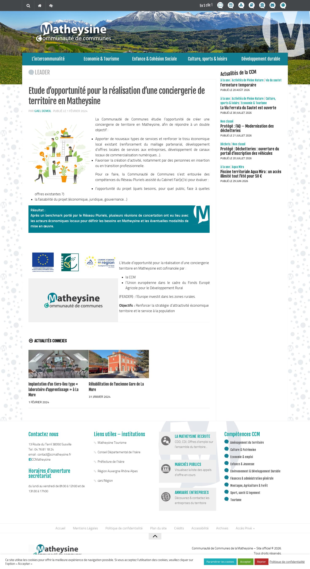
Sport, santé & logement (245, 493)
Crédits (179, 528)
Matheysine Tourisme (112, 443)
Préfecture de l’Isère (111, 462)
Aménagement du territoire (247, 442)
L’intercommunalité (48, 59)
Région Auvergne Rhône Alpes (118, 471)
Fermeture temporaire (238, 85)
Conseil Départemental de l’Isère (119, 452)
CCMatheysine (41, 459)
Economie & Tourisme (101, 59)
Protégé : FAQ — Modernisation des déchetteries (247, 128)
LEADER (42, 72)
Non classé (226, 121)
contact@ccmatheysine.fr (54, 454)
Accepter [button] (245, 561)
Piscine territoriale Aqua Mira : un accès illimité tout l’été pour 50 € (250, 173)
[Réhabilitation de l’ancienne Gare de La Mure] (119, 364)
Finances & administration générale (252, 478)
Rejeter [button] (261, 561)
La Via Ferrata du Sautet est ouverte (248, 107)
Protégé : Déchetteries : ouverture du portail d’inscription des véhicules (249, 151)
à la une (225, 80)
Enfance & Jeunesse (242, 464)
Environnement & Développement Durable (255, 471)
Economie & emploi (241, 457)
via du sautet (274, 80)
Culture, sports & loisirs (207, 59)
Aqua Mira (238, 167)
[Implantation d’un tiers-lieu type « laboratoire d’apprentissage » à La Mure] (58, 364)
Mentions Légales (85, 528)
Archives (222, 528)
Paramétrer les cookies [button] (220, 561)
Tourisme (235, 500)
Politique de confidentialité (124, 528)
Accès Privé (244, 528)
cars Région (105, 481)
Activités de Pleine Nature (248, 80)
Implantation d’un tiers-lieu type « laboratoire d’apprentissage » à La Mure (53, 389)
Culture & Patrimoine (243, 450)
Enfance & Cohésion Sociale (154, 59)
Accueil (60, 528)
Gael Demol (42, 111)
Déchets (225, 144)
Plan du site (158, 528)
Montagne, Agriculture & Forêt (249, 485)
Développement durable (260, 59)
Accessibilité (200, 528)
